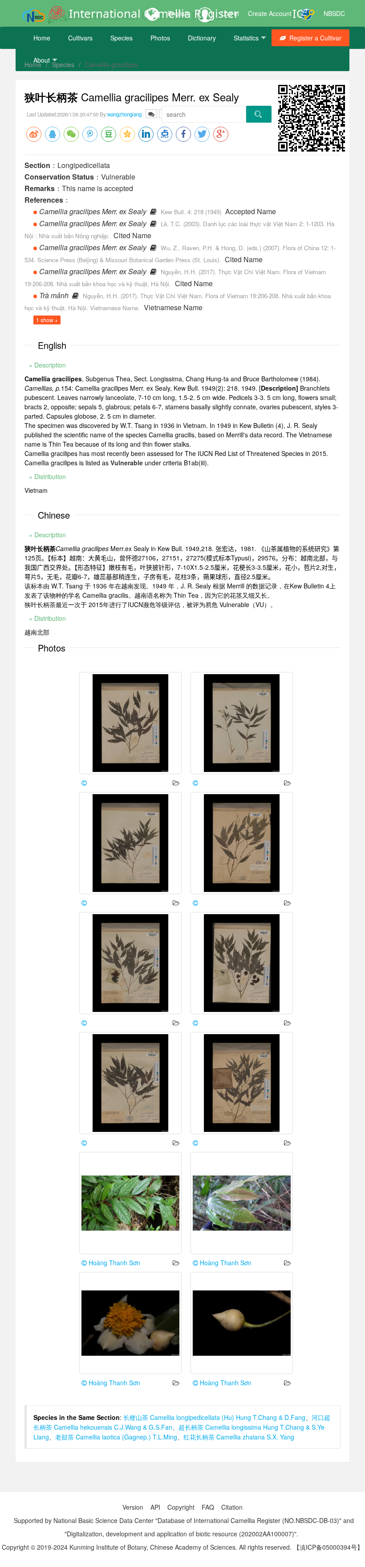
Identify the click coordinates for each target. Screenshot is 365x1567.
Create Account (270, 13)
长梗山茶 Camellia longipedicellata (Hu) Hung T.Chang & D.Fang (214, 1417)
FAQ (208, 1507)
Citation (232, 1507)
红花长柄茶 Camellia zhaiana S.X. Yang (238, 1436)
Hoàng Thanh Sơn (113, 1262)
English (178, 13)
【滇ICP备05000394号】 (328, 1547)
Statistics (246, 37)
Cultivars (80, 37)
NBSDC (334, 13)
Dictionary (202, 37)
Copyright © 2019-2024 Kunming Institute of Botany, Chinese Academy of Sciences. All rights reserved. (147, 1547)
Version (132, 1507)
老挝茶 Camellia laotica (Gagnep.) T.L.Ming (116, 1436)
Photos (160, 37)
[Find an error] (151, 113)
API (155, 1507)
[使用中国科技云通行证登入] (307, 13)
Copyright (181, 1507)
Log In (230, 13)
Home (41, 37)
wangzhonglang (124, 114)
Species (121, 37)
